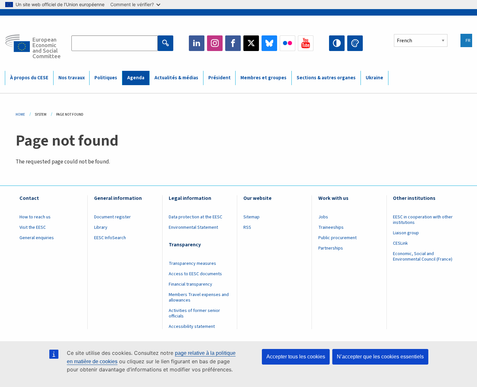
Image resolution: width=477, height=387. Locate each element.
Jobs (323, 217)
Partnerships (330, 248)
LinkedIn (196, 43)
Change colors (355, 43)
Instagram (215, 43)
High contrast (337, 43)
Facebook (233, 43)
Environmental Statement (193, 227)
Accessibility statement (192, 326)
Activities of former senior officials (194, 313)
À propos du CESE (29, 77)
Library (100, 227)
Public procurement (337, 238)
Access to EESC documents (195, 274)
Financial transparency (190, 284)
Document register (112, 217)
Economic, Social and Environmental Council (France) (423, 257)
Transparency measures (192, 263)
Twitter (251, 43)
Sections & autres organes (326, 77)
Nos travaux (71, 77)
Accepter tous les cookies (295, 356)
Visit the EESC (32, 227)
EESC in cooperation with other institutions (423, 220)
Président (219, 77)
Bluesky (269, 43)
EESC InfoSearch (110, 238)
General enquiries (36, 238)
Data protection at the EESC (195, 217)
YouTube (305, 43)
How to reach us (35, 217)
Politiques (105, 77)
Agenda (135, 77)
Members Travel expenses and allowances (199, 297)
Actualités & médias (176, 77)
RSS (247, 227)
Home (20, 114)
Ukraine (374, 77)
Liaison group (406, 233)
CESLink (400, 243)
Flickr (287, 43)
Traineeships (331, 227)
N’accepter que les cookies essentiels (380, 356)
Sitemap (251, 217)
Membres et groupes (263, 77)
